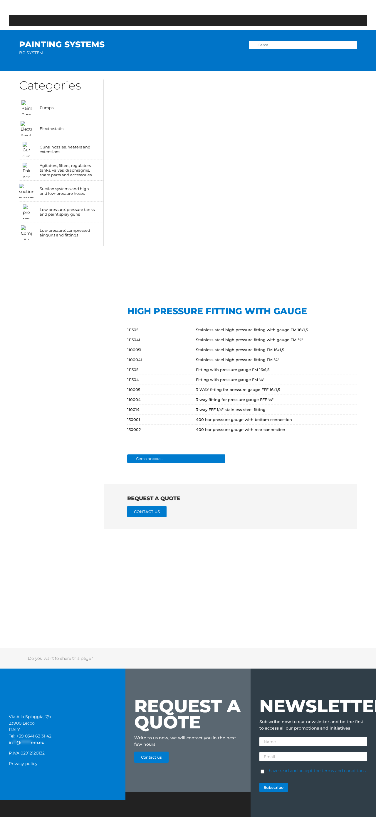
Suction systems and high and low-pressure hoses (64, 191)
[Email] (344, 658)
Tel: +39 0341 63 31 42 (30, 736)
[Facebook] (283, 658)
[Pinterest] (329, 658)
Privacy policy (23, 763)
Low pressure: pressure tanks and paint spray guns (67, 211)
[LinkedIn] (306, 658)
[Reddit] (298, 658)
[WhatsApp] (314, 658)
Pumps (46, 107)
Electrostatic (51, 128)
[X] (291, 658)
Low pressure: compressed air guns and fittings (65, 232)
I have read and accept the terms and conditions (316, 770)
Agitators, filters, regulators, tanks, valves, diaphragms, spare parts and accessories (66, 170)
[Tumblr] (321, 658)
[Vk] (336, 658)
